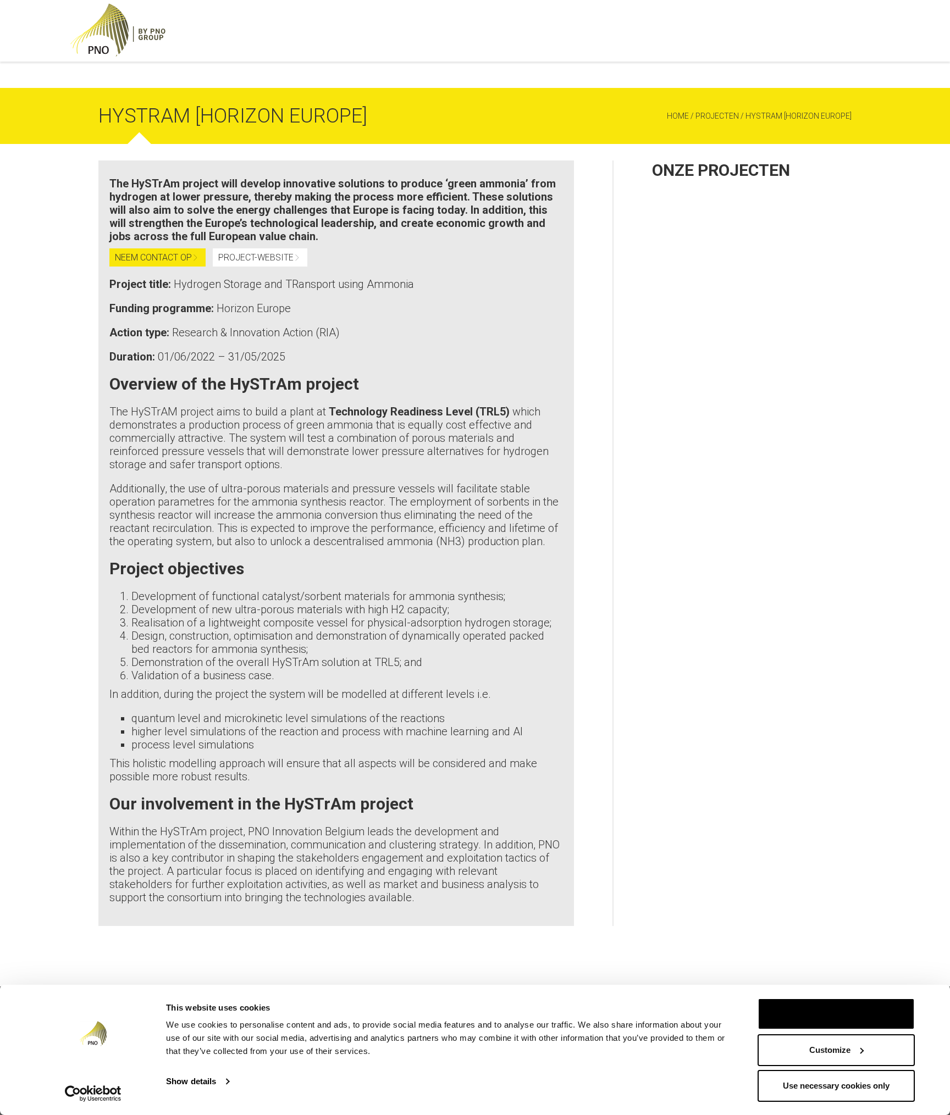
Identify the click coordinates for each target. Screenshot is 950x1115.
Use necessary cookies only (836, 1085)
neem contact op (153, 257)
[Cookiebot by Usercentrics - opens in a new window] (93, 1093)
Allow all (836, 1013)
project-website (256, 257)
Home (678, 116)
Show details (191, 1081)
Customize (829, 1050)
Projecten (717, 116)
